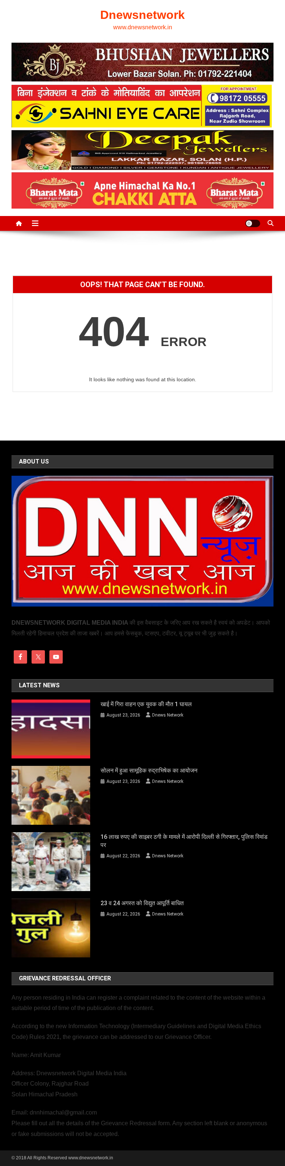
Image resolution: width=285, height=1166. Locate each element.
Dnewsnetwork (142, 14)
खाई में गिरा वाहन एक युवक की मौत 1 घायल (146, 704)
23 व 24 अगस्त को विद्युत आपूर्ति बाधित (142, 903)
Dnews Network (167, 715)
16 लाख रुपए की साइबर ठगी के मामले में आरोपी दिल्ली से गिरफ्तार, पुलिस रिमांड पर (184, 840)
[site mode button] (252, 223)
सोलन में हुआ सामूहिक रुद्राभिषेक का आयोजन (149, 770)
